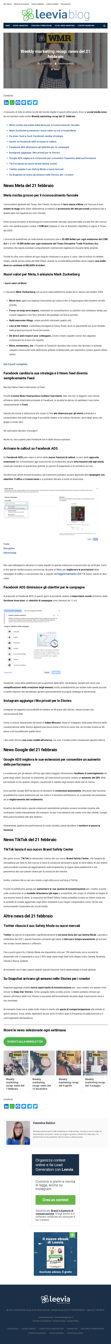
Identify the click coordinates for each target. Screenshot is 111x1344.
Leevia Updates (38, 4)
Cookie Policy (73, 1321)
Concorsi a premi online (41, 26)
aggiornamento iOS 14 (71, 573)
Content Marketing (86, 26)
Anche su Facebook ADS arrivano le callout (32, 141)
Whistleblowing (75, 1333)
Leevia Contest (52, 4)
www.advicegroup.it (64, 1317)
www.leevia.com (45, 1317)
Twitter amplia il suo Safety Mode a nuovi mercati (36, 169)
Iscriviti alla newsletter (51, 1329)
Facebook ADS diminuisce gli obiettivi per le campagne (39, 147)
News (7, 26)
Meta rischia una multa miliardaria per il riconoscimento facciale (44, 125)
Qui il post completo (15, 364)
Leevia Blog (12, 1329)
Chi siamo (7, 4)
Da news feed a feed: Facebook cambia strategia (36, 136)
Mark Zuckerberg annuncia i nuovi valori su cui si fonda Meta (42, 130)
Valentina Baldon (65, 63)
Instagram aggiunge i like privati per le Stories (34, 152)
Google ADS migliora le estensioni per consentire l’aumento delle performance (52, 158)
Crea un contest (55, 1200)
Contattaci (72, 1329)
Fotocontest (65, 4)
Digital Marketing (20, 26)
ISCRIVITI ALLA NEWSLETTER (25, 1041)
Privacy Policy (59, 1321)
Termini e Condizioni (42, 1321)
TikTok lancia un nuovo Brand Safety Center (33, 163)
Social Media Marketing (65, 26)
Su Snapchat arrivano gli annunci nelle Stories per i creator (41, 174)
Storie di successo (21, 4)
